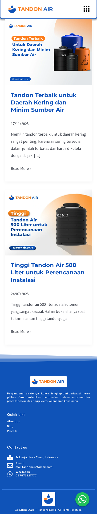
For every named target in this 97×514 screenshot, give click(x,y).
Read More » (21, 168)
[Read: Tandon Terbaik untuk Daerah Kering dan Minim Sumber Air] (48, 52)
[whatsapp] (82, 499)
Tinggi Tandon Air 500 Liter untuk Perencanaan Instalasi (48, 272)
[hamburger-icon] (86, 9)
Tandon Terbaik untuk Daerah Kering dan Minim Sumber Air (44, 102)
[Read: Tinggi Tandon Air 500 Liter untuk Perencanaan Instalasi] (48, 222)
